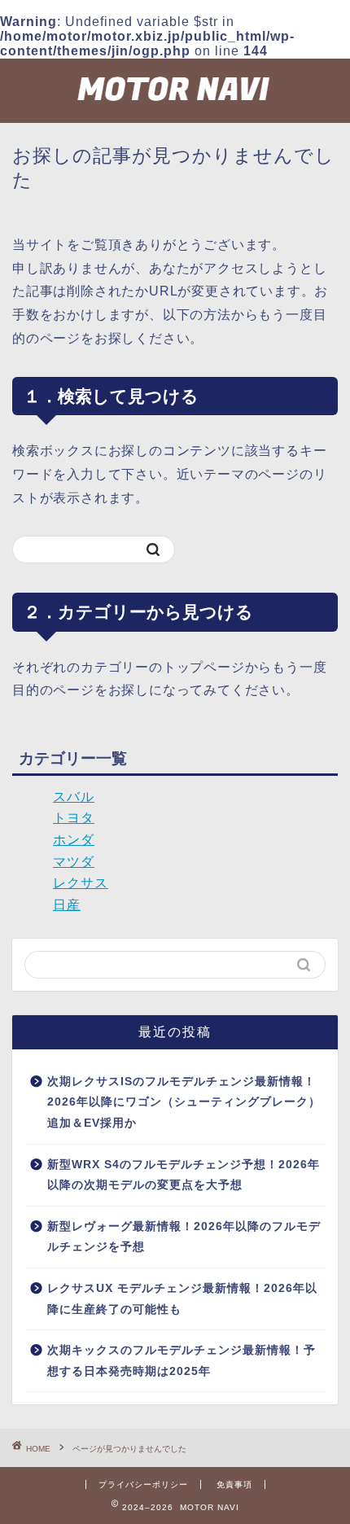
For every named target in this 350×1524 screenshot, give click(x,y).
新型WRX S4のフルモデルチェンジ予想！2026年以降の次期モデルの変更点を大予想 (183, 1175)
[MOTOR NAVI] (175, 110)
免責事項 (234, 1484)
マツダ (73, 862)
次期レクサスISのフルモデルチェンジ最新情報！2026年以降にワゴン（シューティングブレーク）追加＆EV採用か (184, 1102)
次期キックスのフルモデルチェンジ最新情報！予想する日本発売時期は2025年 (181, 1360)
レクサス (80, 883)
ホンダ (73, 840)
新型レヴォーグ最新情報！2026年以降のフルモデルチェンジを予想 (184, 1237)
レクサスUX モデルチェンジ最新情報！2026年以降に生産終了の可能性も (182, 1299)
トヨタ (73, 818)
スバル (73, 797)
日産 (67, 905)
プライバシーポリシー (143, 1484)
